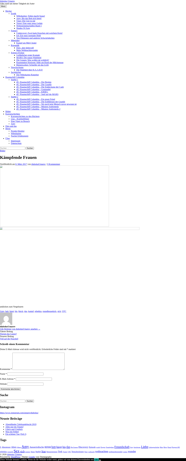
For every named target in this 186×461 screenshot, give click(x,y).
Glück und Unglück (14, 429)
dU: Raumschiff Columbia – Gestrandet (33, 89)
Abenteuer (6, 447)
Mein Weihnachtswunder (27, 50)
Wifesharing (16, 133)
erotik (98, 447)
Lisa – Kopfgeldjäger (20, 119)
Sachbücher (16, 72)
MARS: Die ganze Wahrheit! (28, 57)
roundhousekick (49, 311)
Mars (161, 447)
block (20, 311)
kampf (31, 311)
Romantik (15, 45)
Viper (86, 452)
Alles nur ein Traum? (14, 427)
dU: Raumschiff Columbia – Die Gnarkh (33, 84)
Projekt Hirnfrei (17, 131)
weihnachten (101, 451)
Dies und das (11, 126)
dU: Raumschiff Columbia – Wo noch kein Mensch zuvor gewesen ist (46, 104)
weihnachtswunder (116, 452)
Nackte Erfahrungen (19, 136)
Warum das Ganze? (8, 334)
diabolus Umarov (7, 1)
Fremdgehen (110, 447)
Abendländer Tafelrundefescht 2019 (20, 424)
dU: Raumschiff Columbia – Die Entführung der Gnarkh (40, 102)
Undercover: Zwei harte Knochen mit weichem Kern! (39, 33)
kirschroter (137, 447)
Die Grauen (74, 447)
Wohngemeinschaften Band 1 (29, 26)
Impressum (15, 141)
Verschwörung (17, 67)
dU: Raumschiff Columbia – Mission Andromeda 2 (38, 109)
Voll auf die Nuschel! (9, 339)
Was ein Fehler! (12, 432)
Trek (60, 451)
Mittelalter (15, 40)
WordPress (15, 457)
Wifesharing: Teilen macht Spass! (30, 16)
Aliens (19, 447)
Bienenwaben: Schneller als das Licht (32, 65)
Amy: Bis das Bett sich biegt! (29, 18)
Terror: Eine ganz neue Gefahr (29, 23)
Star (43, 451)
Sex (17, 451)
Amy (13, 124)
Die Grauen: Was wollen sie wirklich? (32, 60)
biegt (12, 311)
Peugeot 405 (176, 447)
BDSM (48, 447)
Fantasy (14, 31)
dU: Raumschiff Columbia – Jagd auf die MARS (37, 94)
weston (125, 452)
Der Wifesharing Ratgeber (27, 75)
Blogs (7, 128)
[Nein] (100, 460)
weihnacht (91, 452)
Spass (33, 452)
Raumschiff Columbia (14, 77)
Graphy (32, 457)
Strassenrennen (51, 452)
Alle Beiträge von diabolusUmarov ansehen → (20, 329)
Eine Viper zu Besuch (20, 121)
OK (96, 460)
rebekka (38, 311)
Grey (131, 447)
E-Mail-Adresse (7, 379)
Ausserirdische (37, 447)
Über (7, 138)
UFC (64, 311)
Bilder (8, 111)
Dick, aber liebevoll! (25, 48)
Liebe (144, 446)
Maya (165, 447)
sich (59, 311)
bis (16, 311)
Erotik (13, 13)
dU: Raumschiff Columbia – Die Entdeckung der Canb (40, 87)
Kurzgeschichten (12, 114)
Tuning (65, 452)
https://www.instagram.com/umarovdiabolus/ (19, 413)
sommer (27, 452)
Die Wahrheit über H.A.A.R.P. (29, 70)
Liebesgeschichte (154, 447)
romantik (10, 452)
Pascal (169, 447)
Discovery (83, 447)
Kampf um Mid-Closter (26, 43)
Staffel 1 (14, 79)
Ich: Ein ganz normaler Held (28, 35)
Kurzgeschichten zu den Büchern (25, 116)
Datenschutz (16, 143)
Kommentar (6, 369)
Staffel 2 (14, 97)
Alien (13, 447)
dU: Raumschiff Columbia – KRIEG (32, 92)
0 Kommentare (53, 164)
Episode (92, 447)
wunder (132, 451)
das (25, 311)
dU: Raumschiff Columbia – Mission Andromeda (37, 106)
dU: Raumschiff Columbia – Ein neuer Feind (35, 99)
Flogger (102, 447)
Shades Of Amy (23, 28)
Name (3, 374)
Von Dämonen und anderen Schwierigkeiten (35, 38)
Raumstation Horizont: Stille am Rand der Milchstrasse (39, 62)
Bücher (8, 11)
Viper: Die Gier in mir (25, 21)
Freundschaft (121, 446)
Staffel (38, 451)
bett (6, 311)
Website (3, 384)
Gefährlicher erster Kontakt (28, 55)
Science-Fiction (17, 53)
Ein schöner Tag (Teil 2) (15, 434)
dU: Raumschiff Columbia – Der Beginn (33, 82)
